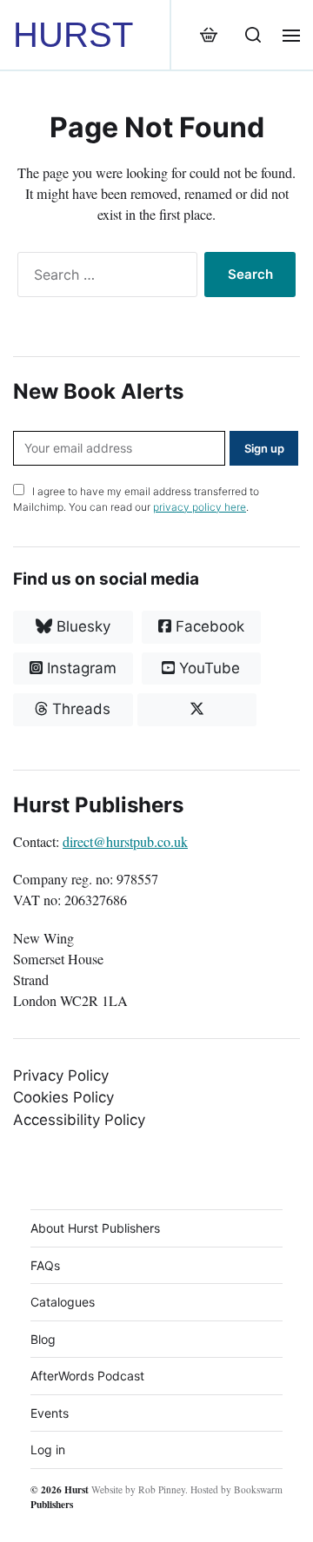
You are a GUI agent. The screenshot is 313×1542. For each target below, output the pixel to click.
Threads (79, 709)
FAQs (45, 1265)
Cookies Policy (63, 1097)
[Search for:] (103, 278)
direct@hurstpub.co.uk (125, 841)
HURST (73, 34)
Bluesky (81, 626)
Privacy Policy (61, 1075)
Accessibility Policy (79, 1119)
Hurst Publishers (59, 1497)
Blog (43, 1339)
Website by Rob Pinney (138, 1489)
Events (49, 1413)
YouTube (207, 668)
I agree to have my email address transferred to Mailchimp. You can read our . (136, 499)
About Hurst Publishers (95, 1228)
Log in (47, 1449)
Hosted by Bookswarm (236, 1489)
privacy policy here (199, 506)
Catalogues (62, 1301)
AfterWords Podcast (87, 1375)
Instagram (80, 668)
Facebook (207, 626)
